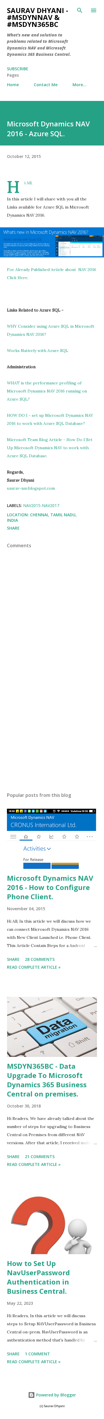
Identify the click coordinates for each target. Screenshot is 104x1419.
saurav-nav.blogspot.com (31, 488)
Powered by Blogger (55, 1395)
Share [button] (13, 528)
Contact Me (45, 84)
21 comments (40, 1156)
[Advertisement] (52, 737)
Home (13, 84)
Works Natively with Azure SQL (37, 350)
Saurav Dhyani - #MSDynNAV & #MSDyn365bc (37, 17)
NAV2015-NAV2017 (41, 505)
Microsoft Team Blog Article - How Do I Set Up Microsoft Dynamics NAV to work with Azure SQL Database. (49, 447)
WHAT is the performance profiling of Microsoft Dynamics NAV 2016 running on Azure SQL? (47, 391)
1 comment (37, 1354)
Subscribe (17, 68)
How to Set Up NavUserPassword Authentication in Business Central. (38, 1277)
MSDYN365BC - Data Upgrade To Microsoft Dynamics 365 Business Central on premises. (47, 1080)
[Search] (79, 10)
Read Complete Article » (34, 967)
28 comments (40, 959)
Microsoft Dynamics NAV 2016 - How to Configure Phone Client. (50, 887)
